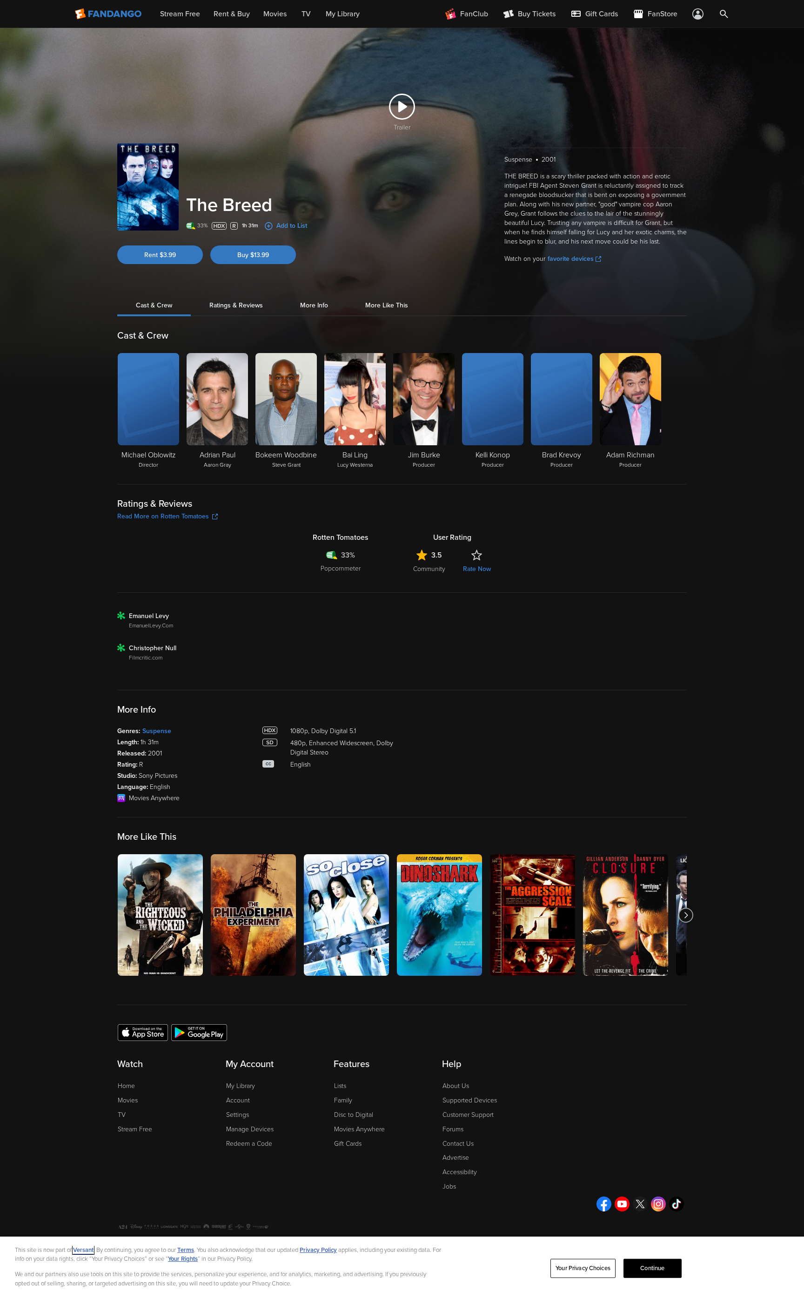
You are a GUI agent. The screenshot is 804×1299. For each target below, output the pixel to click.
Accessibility (459, 1172)
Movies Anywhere (359, 1129)
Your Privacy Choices (583, 1268)
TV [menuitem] (306, 14)
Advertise (455, 1158)
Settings (237, 1115)
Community (429, 569)
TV (122, 1115)
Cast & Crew (154, 305)
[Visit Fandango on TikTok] (676, 1204)
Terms (185, 1250)
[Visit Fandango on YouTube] (622, 1204)
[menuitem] (594, 14)
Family (343, 1100)
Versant (83, 1250)
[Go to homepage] (109, 14)
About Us (455, 1086)
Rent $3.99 (160, 255)
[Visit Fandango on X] (640, 1204)
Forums (452, 1129)
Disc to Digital (353, 1115)
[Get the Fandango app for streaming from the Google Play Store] (199, 1032)
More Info (314, 305)
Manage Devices (250, 1129)
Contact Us (458, 1144)
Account (238, 1100)
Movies (128, 1100)
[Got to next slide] (685, 915)
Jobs (449, 1186)
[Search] (724, 14)
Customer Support (468, 1115)
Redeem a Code (249, 1144)
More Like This (386, 305)
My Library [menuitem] (343, 14)
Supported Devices (469, 1100)
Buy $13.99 (253, 255)
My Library (240, 1086)
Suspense (156, 731)
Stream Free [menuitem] (180, 14)
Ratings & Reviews (236, 305)
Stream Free (135, 1129)
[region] (402, 1268)
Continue (652, 1268)
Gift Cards (348, 1144)
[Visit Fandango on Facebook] (604, 1204)
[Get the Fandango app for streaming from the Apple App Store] (142, 1032)
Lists (340, 1086)
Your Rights (183, 1259)
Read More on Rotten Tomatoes (163, 516)
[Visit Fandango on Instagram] (658, 1204)
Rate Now (477, 569)
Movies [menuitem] (275, 14)
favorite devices (571, 259)
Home (126, 1086)
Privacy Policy (318, 1250)
